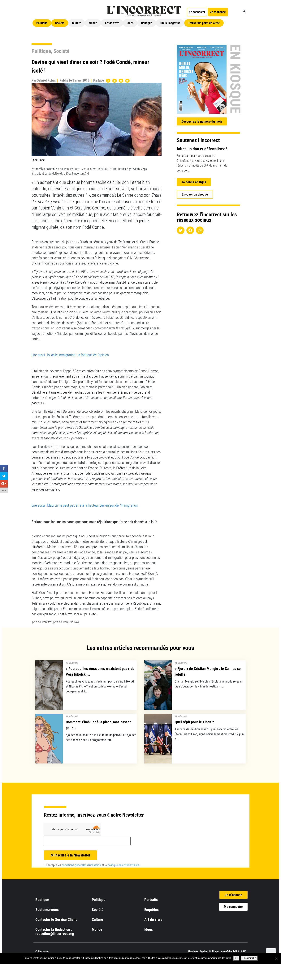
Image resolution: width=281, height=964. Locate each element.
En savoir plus (249, 958)
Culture (76, 23)
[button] (244, 11)
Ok (236, 958)
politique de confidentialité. (124, 865)
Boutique (146, 23)
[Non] (276, 958)
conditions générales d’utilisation (81, 865)
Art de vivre (112, 23)
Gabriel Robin (46, 80)
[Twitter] (180, 230)
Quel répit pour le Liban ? (194, 722)
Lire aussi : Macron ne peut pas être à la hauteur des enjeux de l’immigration (85, 505)
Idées (130, 23)
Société (59, 23)
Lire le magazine (170, 23)
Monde (93, 23)
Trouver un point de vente (204, 23)
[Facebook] (190, 230)
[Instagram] (200, 230)
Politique (41, 23)
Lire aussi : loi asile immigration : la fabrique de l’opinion (70, 355)
